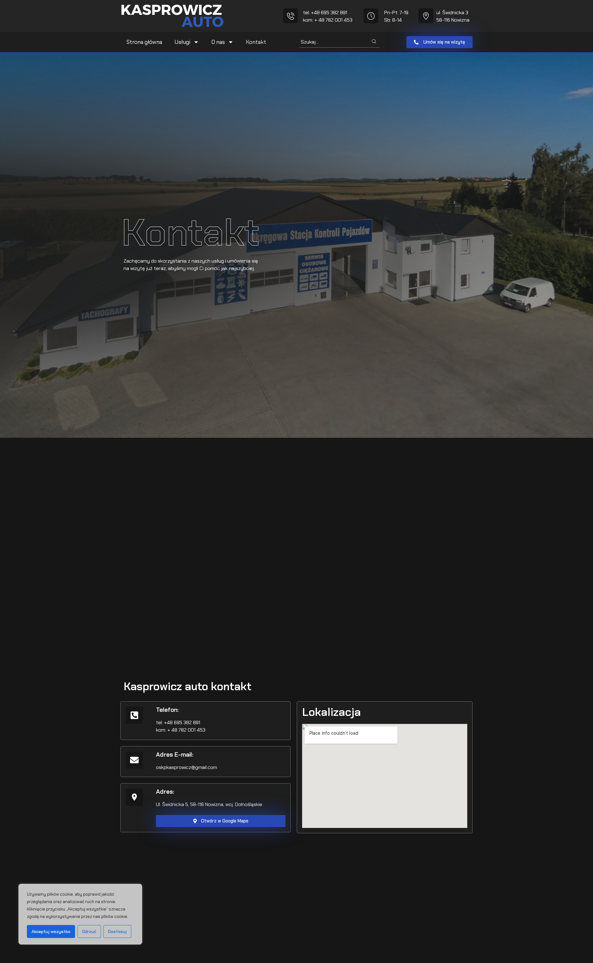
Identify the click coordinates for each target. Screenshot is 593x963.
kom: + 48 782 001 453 (327, 20)
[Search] (374, 42)
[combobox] (333, 42)
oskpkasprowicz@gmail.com (186, 767)
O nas (218, 42)
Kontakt (256, 42)
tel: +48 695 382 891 (325, 12)
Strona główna (144, 42)
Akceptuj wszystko (51, 931)
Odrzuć (89, 931)
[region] (80, 914)
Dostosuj (117, 931)
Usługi (182, 42)
